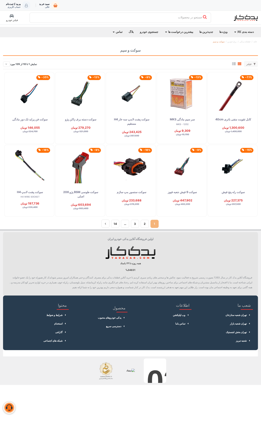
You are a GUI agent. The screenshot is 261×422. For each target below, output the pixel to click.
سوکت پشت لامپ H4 (30, 192)
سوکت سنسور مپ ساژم (131, 192)
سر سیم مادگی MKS (182, 119)
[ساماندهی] (106, 370)
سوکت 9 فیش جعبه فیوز (182, 192)
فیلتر (249, 64)
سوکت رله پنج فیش (233, 192)
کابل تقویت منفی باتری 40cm (233, 119)
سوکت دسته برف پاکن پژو (80, 119)
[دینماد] (130, 370)
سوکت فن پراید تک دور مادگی (30, 119)
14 (115, 223)
